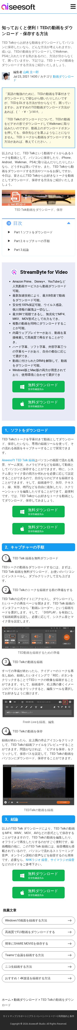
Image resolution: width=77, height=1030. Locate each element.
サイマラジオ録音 (62, 860)
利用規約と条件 (66, 1016)
